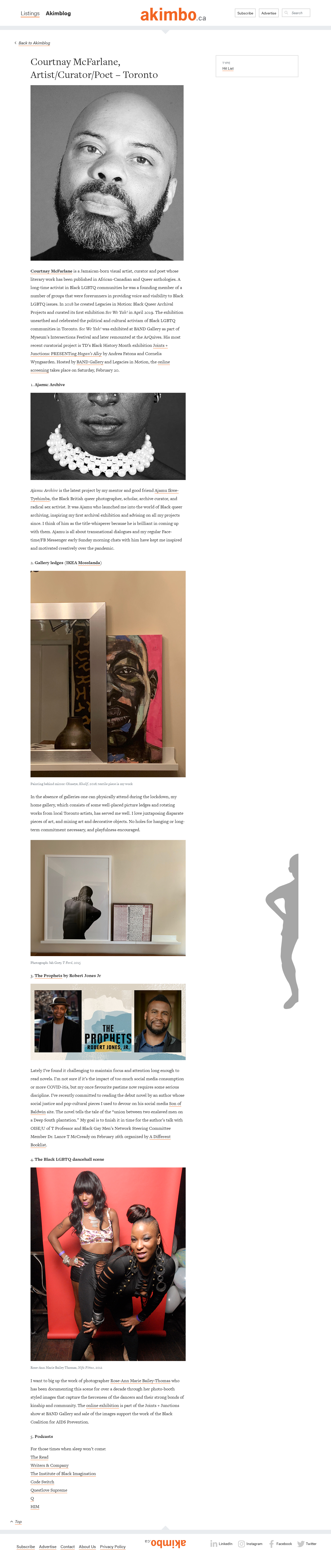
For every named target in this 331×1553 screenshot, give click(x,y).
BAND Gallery (90, 362)
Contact (68, 1546)
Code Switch (42, 1482)
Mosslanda (89, 562)
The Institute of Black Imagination (63, 1473)
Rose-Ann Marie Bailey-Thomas (140, 1381)
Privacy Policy (113, 1546)
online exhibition (102, 1405)
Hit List (228, 68)
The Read (39, 1457)
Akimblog (58, 13)
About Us (87, 1546)
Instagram (253, 1543)
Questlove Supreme (49, 1490)
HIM (35, 1506)
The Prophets (48, 975)
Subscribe (245, 12)
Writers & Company (50, 1465)
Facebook (283, 1543)
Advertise (268, 12)
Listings (30, 13)
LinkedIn (225, 1543)
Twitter (311, 1543)
